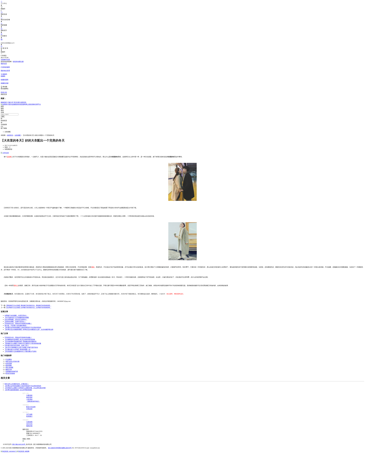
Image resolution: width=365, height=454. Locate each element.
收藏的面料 (4, 79)
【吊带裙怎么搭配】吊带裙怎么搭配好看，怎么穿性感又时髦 (25, 388)
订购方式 (10, 102)
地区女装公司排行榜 (12, 361)
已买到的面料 (5, 67)
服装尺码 (9, 369)
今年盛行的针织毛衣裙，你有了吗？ (17, 345)
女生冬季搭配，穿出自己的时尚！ (16, 319)
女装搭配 (18, 135)
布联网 (26, 451)
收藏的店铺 (4, 83)
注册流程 (29, 395)
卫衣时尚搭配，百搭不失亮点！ (15, 321)
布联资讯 (23, 102)
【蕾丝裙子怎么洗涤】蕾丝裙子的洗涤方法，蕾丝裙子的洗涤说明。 (28, 305)
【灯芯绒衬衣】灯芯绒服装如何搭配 (17, 317)
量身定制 (29, 426)
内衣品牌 (9, 363)
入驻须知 (29, 399)
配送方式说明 (30, 407)
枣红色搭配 (9, 367)
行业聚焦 (9, 359)
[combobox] (9, 114)
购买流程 (29, 397)
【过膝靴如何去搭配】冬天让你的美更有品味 (20, 339)
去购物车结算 (5, 59)
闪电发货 (29, 409)
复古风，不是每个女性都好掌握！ (16, 325)
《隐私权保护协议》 (33, 401)
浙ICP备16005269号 (19, 444)
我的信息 (4, 63)
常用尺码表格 (10, 373)
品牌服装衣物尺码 (12, 371)
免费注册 (20, 61)
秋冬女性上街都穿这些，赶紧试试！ (17, 384)
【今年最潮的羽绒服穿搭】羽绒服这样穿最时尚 (20, 341)
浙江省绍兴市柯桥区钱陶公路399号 (60, 448)
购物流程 (4, 102)
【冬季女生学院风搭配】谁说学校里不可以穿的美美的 (23, 327)
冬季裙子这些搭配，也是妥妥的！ (16, 315)
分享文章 (5, 153)
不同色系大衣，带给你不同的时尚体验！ (18, 323)
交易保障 (29, 422)
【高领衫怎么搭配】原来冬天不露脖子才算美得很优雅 (23, 343)
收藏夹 (3, 76)
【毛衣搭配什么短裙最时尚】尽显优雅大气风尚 (20, 351)
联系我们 (29, 416)
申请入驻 (4, 92)
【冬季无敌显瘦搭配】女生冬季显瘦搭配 (18, 390)
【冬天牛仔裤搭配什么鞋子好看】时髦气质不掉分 (21, 347)
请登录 (15, 61)
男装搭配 (9, 365)
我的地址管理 (5, 70)
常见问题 (17, 102)
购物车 (4, 74)
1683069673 (12, 451)
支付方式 (29, 424)
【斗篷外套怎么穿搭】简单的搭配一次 (17, 349)
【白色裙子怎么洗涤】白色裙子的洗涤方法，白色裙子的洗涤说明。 (28, 307)
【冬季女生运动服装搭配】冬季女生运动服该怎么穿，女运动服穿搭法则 (29, 329)
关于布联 (29, 414)
